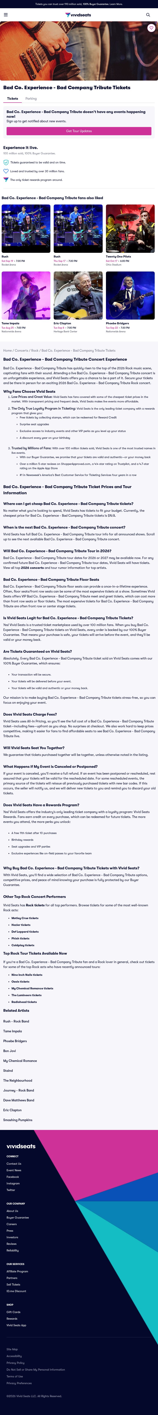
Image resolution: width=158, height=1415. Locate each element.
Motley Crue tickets (25, 918)
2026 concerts (32, 568)
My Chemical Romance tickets (32, 988)
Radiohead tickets (24, 1002)
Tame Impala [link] (12, 1031)
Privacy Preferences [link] (19, 1383)
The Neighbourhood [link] (17, 1080)
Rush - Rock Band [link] (16, 1021)
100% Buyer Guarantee (95, 4)
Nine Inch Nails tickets (27, 974)
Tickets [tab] (12, 98)
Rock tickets (35, 905)
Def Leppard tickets (25, 931)
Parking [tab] (31, 98)
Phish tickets (20, 938)
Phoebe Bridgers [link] (15, 1041)
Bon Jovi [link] (9, 1051)
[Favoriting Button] (151, 28)
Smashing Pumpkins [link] (17, 1120)
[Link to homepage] (79, 15)
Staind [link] (8, 1071)
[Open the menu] (5, 14)
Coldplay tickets (23, 945)
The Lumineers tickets (27, 995)
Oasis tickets (20, 981)
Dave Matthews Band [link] (18, 1100)
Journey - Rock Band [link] (18, 1090)
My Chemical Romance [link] (20, 1061)
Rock (34, 350)
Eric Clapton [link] (12, 1110)
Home (7, 350)
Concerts (21, 350)
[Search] (148, 15)
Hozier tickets (21, 924)
